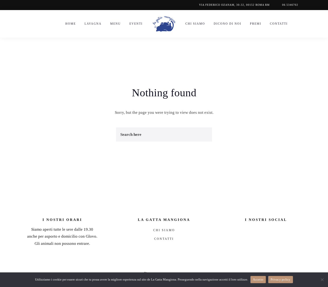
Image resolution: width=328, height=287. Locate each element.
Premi (255, 23)
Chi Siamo (195, 23)
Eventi (136, 23)
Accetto (258, 279)
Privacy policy (281, 279)
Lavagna (93, 23)
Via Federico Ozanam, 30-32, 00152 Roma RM (234, 4)
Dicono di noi (227, 23)
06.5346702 (290, 4)
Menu (115, 23)
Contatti (279, 23)
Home (70, 23)
